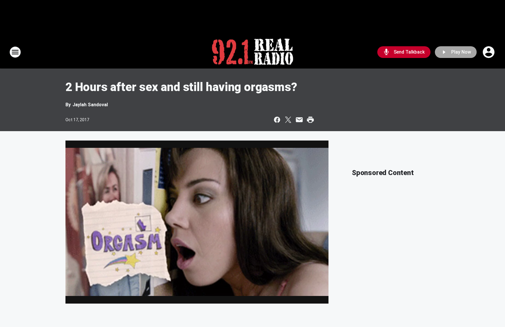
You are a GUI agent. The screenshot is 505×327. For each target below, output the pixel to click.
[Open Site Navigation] (15, 52)
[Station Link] (252, 52)
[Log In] (489, 52)
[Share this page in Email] (299, 120)
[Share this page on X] (288, 120)
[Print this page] (310, 120)
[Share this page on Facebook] (277, 120)
